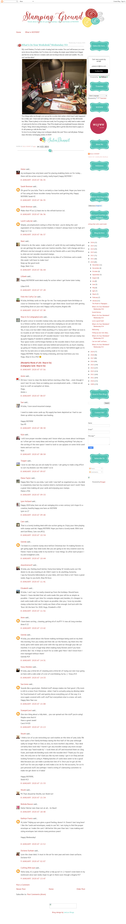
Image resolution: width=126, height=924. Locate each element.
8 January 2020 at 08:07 (33, 396)
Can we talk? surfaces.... (100, 341)
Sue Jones (24, 684)
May (93, 288)
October (95, 271)
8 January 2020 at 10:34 (33, 535)
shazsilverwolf (26, 565)
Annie (23, 376)
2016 (92, 361)
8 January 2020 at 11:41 (33, 581)
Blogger (102, 482)
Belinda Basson (27, 804)
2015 (92, 365)
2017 (92, 358)
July (93, 281)
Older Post (81, 889)
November (96, 268)
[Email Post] (38, 146)
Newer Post (21, 889)
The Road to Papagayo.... (100, 303)
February (95, 297)
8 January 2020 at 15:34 (33, 797)
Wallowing (95, 329)
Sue (22, 402)
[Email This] (40, 147)
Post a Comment (23, 885)
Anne (23, 617)
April (94, 291)
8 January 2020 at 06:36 (33, 214)
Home (18, 32)
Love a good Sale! (98, 321)
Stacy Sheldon (26, 667)
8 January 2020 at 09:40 (33, 515)
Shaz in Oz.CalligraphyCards (32, 317)
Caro (22, 521)
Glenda (23, 542)
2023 (92, 252)
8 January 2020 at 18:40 (33, 812)
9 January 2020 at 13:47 (33, 878)
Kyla (22, 434)
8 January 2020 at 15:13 (33, 727)
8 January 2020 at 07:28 (33, 290)
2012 (92, 374)
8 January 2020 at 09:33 (33, 495)
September (96, 275)
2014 (92, 368)
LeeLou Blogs (69, 912)
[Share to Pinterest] (48, 147)
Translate (103, 98)
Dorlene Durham (27, 850)
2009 (92, 384)
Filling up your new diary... (100, 333)
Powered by (94, 77)
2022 (92, 255)
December (95, 265)
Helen (23, 169)
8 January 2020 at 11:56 (33, 611)
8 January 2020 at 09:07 (33, 471)
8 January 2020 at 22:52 (33, 844)
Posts (93, 468)
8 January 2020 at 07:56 (33, 369)
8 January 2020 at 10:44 (33, 558)
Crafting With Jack (28, 868)
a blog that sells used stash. (97, 224)
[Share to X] (44, 147)
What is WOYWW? (32, 32)
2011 (92, 378)
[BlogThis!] (42, 147)
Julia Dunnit (94, 154)
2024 (92, 249)
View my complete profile (98, 157)
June (94, 284)
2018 (92, 355)
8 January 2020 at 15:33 (33, 783)
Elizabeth (24, 588)
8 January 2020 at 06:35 (33, 180)
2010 (92, 381)
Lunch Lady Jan (27, 221)
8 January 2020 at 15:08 (33, 704)
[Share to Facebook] (46, 147)
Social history (96, 312)
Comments (94, 472)
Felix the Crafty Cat (29, 296)
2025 (92, 246)
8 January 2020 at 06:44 (33, 270)
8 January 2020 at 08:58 (33, 454)
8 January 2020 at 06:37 (33, 234)
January (94, 301)
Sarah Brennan (26, 186)
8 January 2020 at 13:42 (33, 628)
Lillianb (24, 276)
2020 (92, 262)
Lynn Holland (26, 501)
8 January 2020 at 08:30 (33, 428)
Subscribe (99, 71)
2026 (92, 242)
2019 (92, 352)
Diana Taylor (26, 478)
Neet (23, 241)
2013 (92, 371)
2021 (92, 259)
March (94, 294)
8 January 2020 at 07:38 (33, 310)
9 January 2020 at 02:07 (33, 861)
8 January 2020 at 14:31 (33, 660)
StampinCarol (26, 710)
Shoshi (23, 733)
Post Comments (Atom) (36, 894)
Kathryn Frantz (27, 818)
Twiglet (24, 461)
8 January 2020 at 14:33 (33, 677)
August (94, 278)
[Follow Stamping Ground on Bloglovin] (95, 206)
